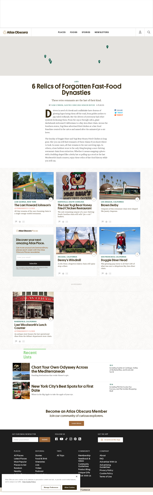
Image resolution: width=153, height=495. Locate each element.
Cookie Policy (106, 473)
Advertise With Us (108, 462)
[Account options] (140, 32)
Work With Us (84, 476)
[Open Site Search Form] (149, 32)
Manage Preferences (51, 487)
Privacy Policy (26, 269)
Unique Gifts (84, 472)
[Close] (76, 476)
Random (18, 468)
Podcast (39, 471)
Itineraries (40, 462)
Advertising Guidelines (105, 466)
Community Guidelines (83, 465)
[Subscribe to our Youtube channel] (61, 439)
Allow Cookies (70, 487)
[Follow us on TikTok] (66, 439)
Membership (84, 455)
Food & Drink (41, 459)
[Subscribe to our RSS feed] (79, 439)
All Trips (60, 455)
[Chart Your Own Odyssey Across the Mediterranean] (76, 371)
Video (38, 468)
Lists (76, 82)
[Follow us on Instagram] (70, 439)
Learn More (76, 423)
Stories (38, 455)
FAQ (101, 459)
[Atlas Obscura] (16, 32)
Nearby (17, 471)
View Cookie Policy (29, 482)
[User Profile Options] (140, 32)
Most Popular (20, 462)
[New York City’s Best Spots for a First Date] (76, 390)
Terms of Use (35, 269)
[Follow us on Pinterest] (75, 439)
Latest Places (20, 459)
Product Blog (84, 469)
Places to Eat (20, 465)
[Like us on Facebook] (56, 439)
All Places (19, 455)
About (103, 455)
